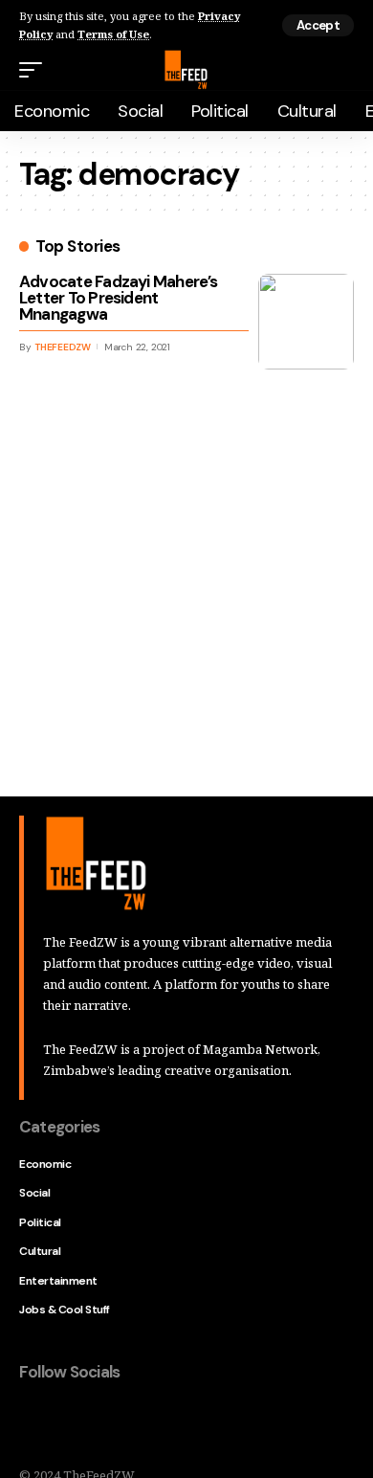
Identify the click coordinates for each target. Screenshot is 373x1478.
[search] (342, 70)
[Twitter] (74, 1422)
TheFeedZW (62, 347)
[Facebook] (34, 1422)
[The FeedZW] (186, 70)
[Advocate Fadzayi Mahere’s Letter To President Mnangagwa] (306, 322)
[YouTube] (114, 1422)
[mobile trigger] (35, 70)
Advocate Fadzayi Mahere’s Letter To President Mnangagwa (118, 298)
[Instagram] (155, 1422)
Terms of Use (113, 34)
